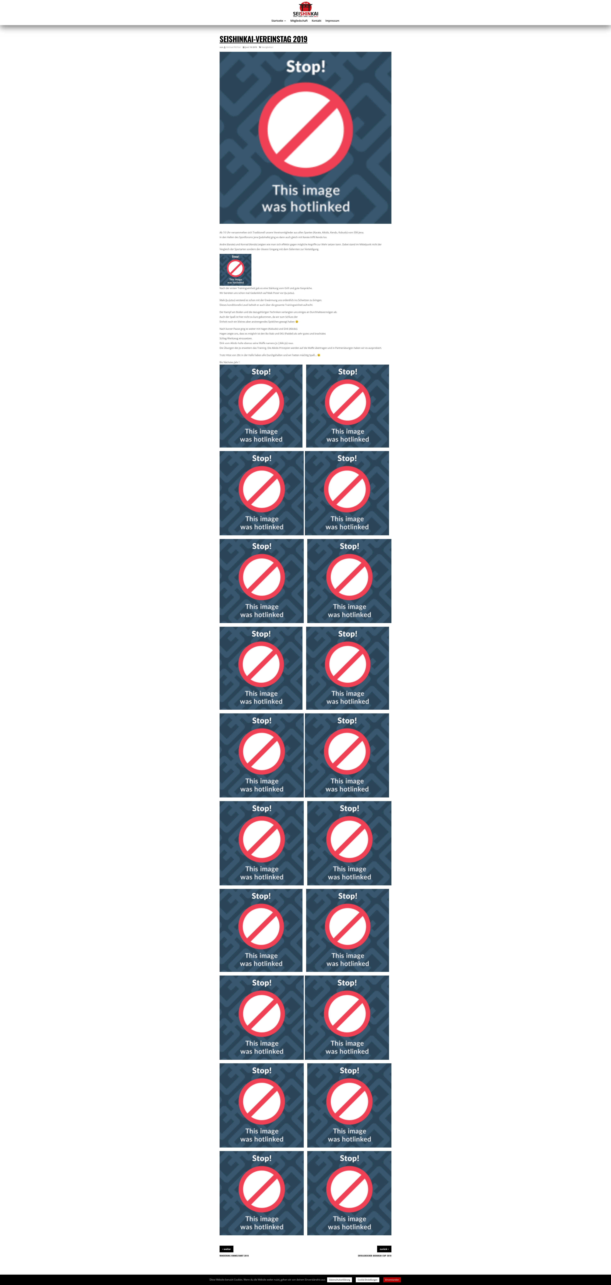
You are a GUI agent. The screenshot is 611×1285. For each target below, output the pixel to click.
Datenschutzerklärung (339, 1279)
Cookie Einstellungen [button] (367, 1279)
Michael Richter (233, 47)
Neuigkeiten (267, 47)
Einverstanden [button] (392, 1279)
